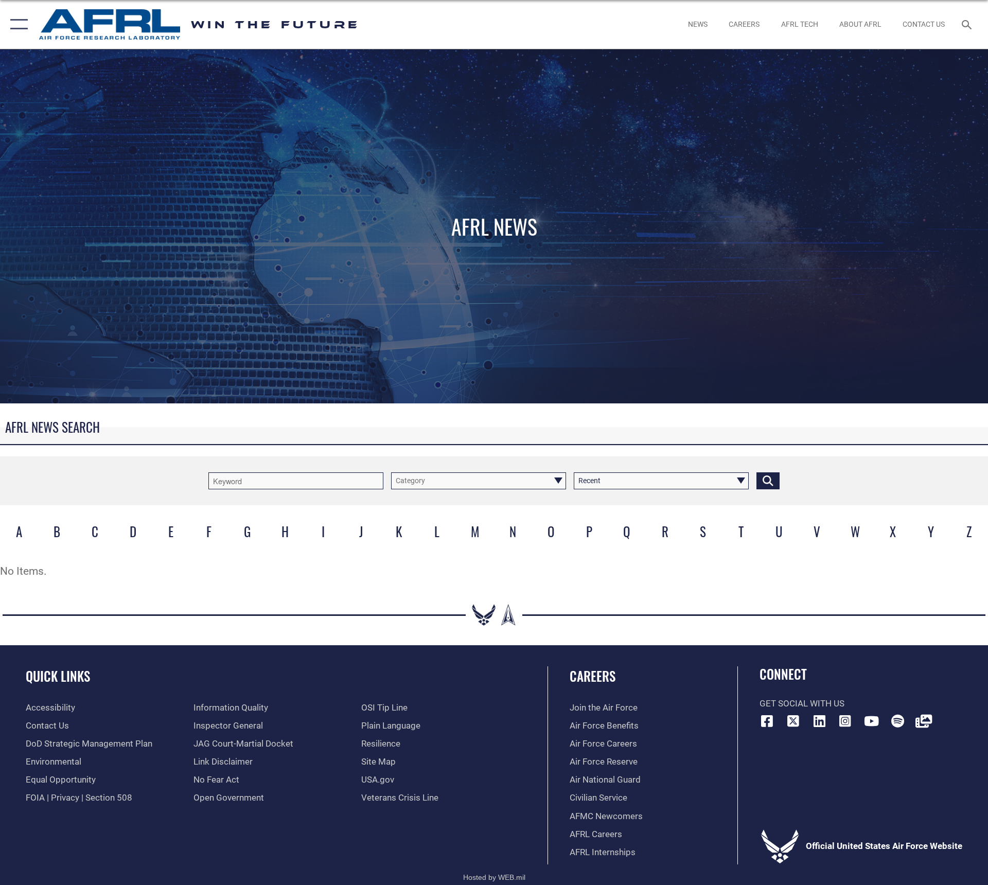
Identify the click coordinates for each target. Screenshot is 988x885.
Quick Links (58, 675)
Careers (592, 675)
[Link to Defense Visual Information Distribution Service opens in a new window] (923, 721)
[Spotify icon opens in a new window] (897, 721)
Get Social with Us (802, 704)
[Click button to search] (768, 480)
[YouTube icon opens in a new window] (871, 721)
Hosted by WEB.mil (494, 877)
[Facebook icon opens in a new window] (767, 721)
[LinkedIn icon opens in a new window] (819, 721)
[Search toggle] (967, 24)
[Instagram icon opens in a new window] (845, 721)
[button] (16, 24)
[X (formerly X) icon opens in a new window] (793, 721)
